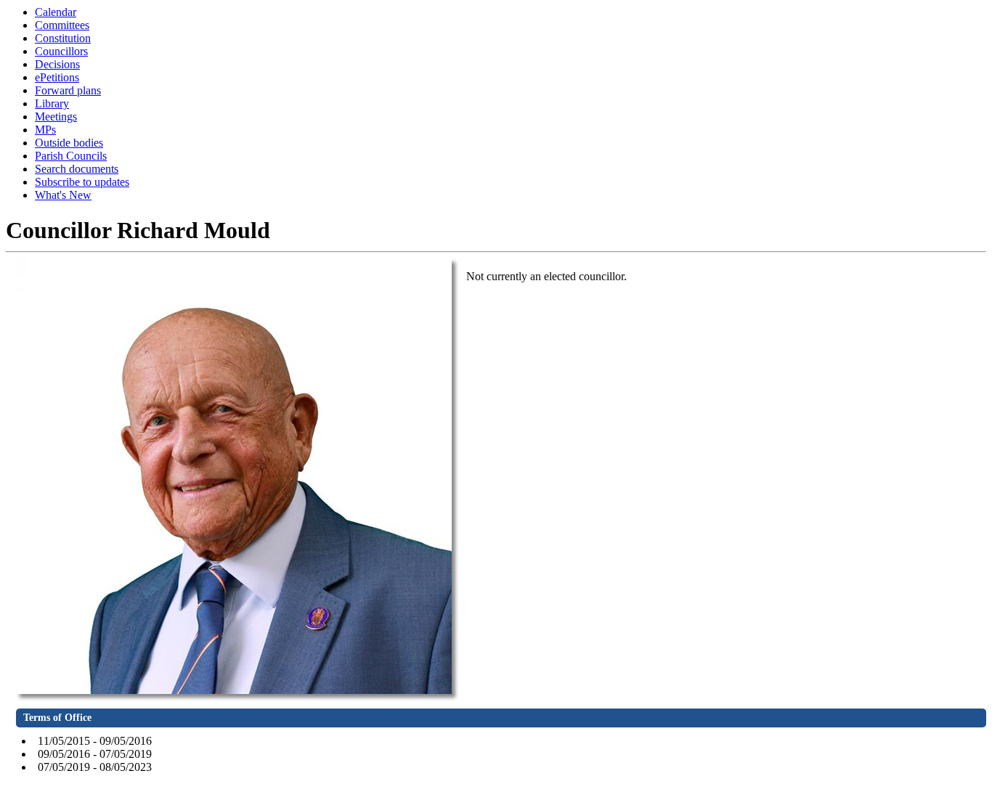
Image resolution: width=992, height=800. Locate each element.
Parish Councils (71, 156)
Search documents (76, 169)
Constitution (63, 38)
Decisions (57, 64)
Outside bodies (69, 142)
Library (52, 103)
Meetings (56, 116)
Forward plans (68, 90)
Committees (62, 25)
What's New (63, 195)
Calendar (55, 12)
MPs (45, 129)
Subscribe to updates (82, 182)
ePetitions (57, 77)
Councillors (61, 51)
